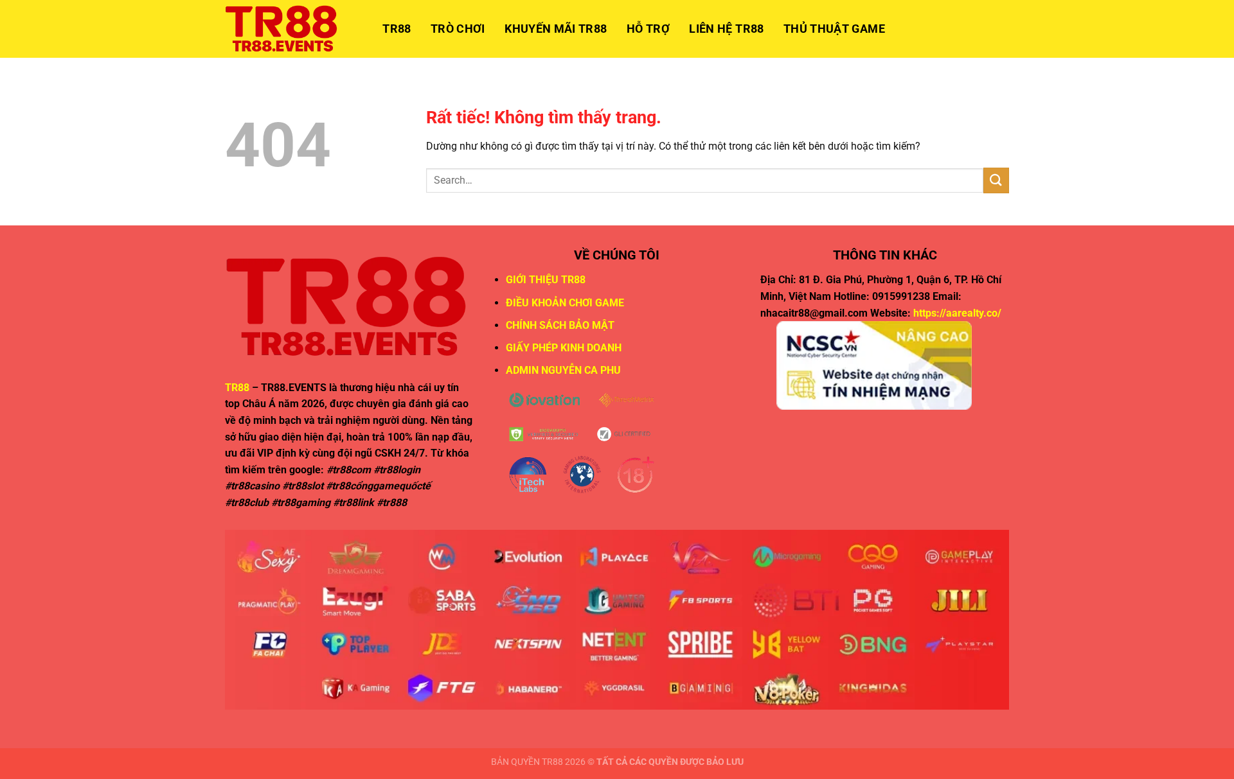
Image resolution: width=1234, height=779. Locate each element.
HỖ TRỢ (648, 28)
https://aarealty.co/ (957, 313)
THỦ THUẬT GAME (834, 28)
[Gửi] (996, 180)
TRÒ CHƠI (458, 28)
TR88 (396, 28)
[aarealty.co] (289, 29)
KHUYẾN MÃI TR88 (556, 28)
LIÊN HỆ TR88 (726, 28)
